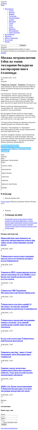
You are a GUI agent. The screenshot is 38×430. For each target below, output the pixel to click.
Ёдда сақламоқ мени (10, 422)
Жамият (11, 14)
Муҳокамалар (13, 31)
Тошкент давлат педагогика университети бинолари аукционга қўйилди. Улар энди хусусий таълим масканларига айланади (17, 371)
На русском (9, 40)
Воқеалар (12, 29)
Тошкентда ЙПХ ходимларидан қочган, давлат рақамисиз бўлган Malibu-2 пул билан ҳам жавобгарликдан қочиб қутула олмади (18, 275)
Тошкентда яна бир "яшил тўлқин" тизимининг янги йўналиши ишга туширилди (17, 354)
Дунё (10, 25)
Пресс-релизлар (14, 32)
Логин (3, 414)
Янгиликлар (9, 9)
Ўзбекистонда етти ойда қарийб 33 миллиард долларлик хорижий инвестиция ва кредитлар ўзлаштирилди (19, 306)
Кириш (7, 42)
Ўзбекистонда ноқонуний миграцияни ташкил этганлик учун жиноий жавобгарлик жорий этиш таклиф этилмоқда (18, 323)
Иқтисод (12, 12)
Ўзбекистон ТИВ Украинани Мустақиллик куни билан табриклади (18, 291)
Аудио (11, 27)
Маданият (12, 21)
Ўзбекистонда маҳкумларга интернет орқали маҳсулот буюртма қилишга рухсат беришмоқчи (17, 258)
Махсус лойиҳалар (11, 38)
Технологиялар (14, 18)
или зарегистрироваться (9, 428)
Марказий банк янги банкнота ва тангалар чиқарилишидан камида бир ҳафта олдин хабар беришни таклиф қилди (18, 241)
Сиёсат (11, 10)
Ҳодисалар (12, 16)
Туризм (11, 20)
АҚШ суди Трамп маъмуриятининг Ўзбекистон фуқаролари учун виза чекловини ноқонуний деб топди (16, 388)
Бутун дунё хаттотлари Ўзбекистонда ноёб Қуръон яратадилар (17, 339)
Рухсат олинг (5, 201)
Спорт (11, 23)
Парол (3, 418)
